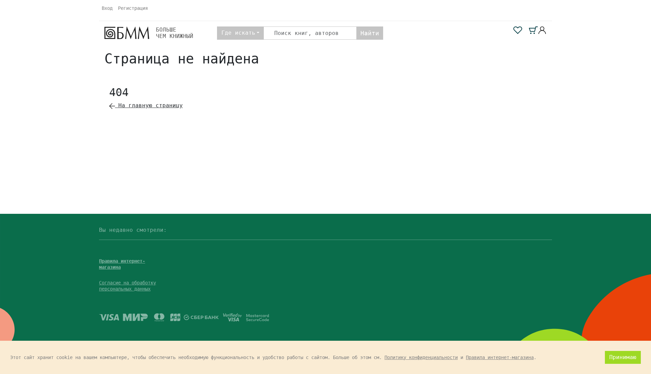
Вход (107, 8)
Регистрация (133, 8)
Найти (369, 33)
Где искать (238, 33)
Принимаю (622, 357)
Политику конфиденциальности (421, 357)
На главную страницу (149, 105)
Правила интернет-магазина (500, 357)
